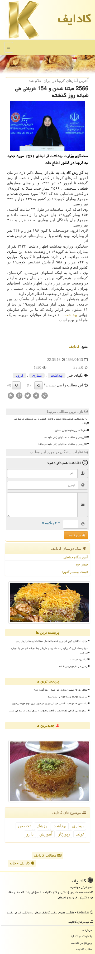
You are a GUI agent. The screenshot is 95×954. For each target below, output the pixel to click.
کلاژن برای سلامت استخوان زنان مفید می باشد (62, 444)
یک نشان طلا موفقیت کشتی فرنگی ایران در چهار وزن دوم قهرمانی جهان (50, 703)
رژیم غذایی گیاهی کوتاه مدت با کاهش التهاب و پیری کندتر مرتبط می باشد (50, 421)
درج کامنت (74, 535)
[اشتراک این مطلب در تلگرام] (44, 395)
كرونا (19, 375)
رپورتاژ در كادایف (81, 943)
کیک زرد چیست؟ (79, 659)
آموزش (45, 834)
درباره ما (87, 930)
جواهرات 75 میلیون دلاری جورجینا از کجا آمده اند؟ (61, 689)
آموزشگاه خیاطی (75, 557)
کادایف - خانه (20, 863)
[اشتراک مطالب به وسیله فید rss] (11, 395)
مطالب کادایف (45, 855)
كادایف (74, 18)
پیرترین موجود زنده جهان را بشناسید (68, 696)
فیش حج (82, 564)
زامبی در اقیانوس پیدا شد (73, 666)
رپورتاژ (64, 834)
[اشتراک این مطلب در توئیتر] (27, 395)
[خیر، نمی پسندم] (16, 385)
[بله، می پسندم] (38, 385)
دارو (30, 834)
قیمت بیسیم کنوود (75, 572)
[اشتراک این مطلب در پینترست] (19, 395)
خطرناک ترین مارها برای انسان (71, 430)
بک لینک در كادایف (81, 936)
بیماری (37, 375)
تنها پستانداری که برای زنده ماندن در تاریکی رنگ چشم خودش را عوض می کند (49, 650)
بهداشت (71, 315)
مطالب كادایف (84, 949)
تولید (80, 834)
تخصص (24, 826)
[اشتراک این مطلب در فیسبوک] (36, 395)
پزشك (41, 826)
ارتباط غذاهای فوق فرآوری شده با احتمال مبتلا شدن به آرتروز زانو (52, 641)
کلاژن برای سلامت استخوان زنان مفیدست (65, 437)
